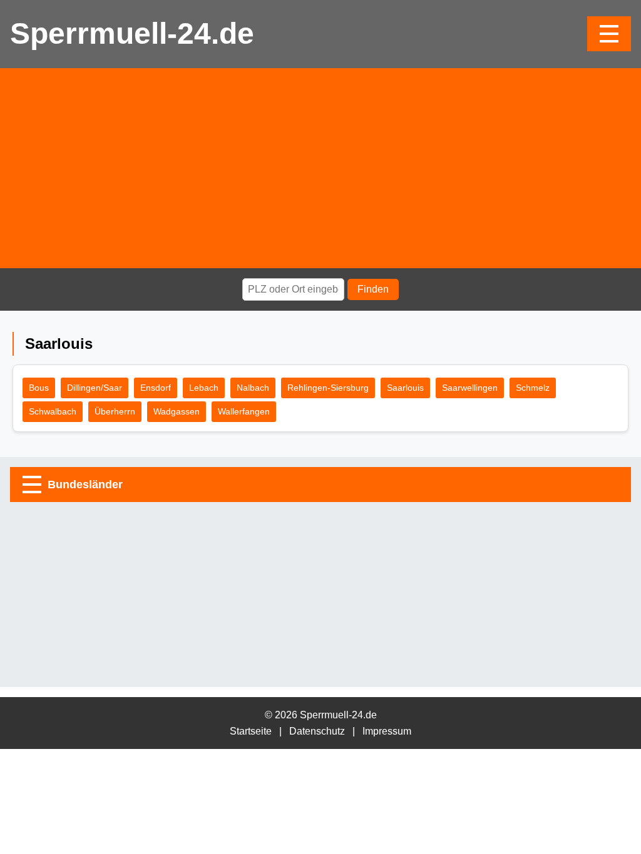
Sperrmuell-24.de (132, 33)
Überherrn (115, 411)
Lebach (203, 388)
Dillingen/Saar (94, 388)
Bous (39, 388)
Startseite (251, 731)
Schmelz (533, 388)
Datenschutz (317, 731)
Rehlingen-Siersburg (328, 388)
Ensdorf (155, 388)
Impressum (386, 731)
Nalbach (253, 388)
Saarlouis (405, 388)
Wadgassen (176, 411)
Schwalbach (52, 411)
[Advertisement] (320, 168)
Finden (373, 289)
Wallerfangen (244, 411)
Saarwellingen (470, 388)
